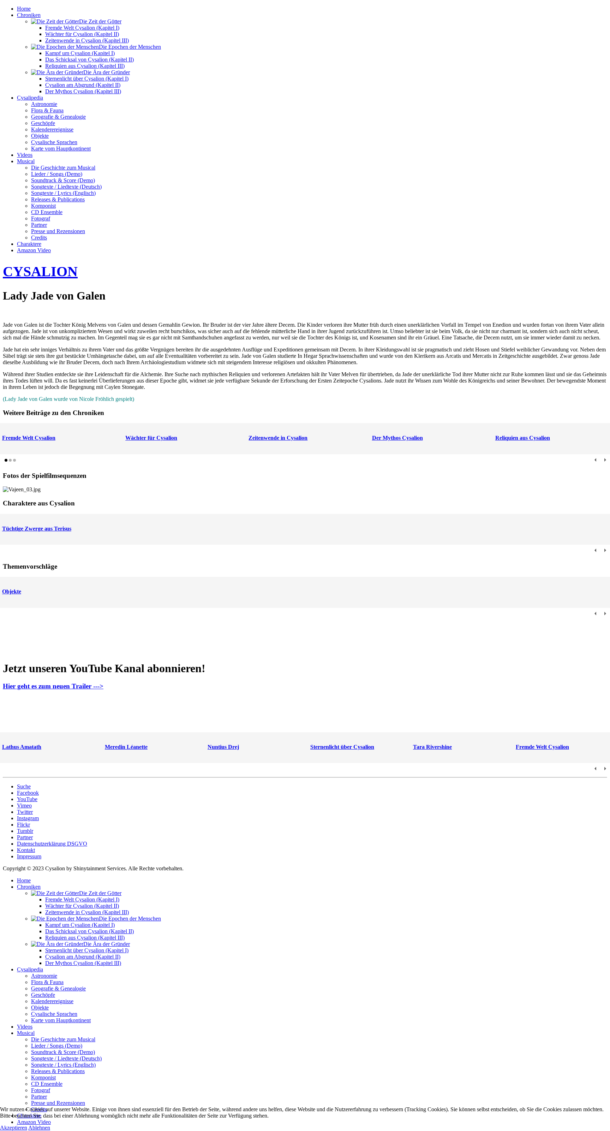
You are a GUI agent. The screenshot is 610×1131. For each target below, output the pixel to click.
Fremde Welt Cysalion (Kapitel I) (82, 28)
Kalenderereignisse (52, 129)
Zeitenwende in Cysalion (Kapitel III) (87, 40)
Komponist (43, 206)
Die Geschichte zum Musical (63, 168)
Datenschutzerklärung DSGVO (52, 844)
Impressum (29, 856)
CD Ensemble (46, 212)
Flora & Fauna (47, 110)
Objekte (40, 136)
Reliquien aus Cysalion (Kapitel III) (85, 66)
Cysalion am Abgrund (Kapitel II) (82, 85)
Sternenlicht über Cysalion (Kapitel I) (86, 79)
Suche (24, 786)
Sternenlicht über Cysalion (342, 747)
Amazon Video (34, 250)
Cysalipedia (30, 98)
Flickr (23, 825)
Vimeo (24, 806)
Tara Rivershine (432, 747)
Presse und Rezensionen (58, 231)
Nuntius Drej (223, 747)
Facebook (28, 793)
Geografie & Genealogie (58, 117)
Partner (39, 225)
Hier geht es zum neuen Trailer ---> (53, 686)
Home (24, 9)
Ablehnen (39, 1128)
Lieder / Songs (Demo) (56, 174)
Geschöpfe (43, 123)
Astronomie (44, 104)
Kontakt (26, 850)
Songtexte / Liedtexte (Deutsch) (66, 187)
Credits (39, 238)
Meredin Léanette (126, 747)
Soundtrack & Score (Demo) (63, 180)
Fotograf (40, 218)
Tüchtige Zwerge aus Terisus (36, 529)
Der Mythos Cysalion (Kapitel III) (83, 91)
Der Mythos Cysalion (397, 438)
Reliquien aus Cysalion (522, 438)
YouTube (27, 799)
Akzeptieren (13, 1128)
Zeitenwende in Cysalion (278, 438)
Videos (24, 155)
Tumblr (25, 831)
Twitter (25, 812)
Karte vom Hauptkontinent (61, 149)
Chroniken (29, 15)
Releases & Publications (58, 199)
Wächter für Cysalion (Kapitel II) (82, 34)
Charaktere (29, 244)
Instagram (28, 818)
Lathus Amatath (21, 747)
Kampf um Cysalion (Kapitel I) (80, 53)
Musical (26, 161)
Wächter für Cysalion (151, 438)
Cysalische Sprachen (54, 142)
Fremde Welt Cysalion (28, 438)
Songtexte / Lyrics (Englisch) (63, 193)
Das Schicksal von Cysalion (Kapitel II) (89, 60)
